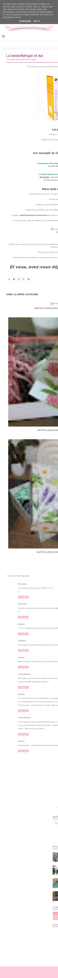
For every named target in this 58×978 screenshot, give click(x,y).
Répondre (23, 597)
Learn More (25, 21)
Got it (37, 21)
